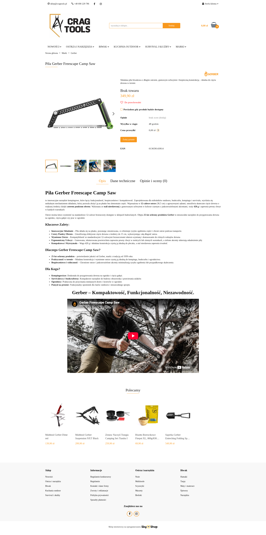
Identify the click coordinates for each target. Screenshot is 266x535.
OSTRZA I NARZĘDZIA (79, 46)
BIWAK (103, 46)
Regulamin (95, 481)
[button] (48, 470)
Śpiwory (184, 490)
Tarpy (182, 481)
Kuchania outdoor (53, 490)
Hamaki (183, 477)
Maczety (139, 490)
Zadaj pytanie (129, 139)
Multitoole (139, 481)
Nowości (49, 477)
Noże (137, 477)
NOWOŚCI (54, 46)
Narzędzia (184, 495)
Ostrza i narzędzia (53, 481)
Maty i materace (187, 486)
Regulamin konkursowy (100, 477)
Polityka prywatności (99, 495)
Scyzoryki (139, 486)
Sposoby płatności (98, 500)
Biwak (48, 486)
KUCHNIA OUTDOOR (126, 46)
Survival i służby (52, 495)
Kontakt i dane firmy (99, 486)
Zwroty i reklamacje (99, 490)
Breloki (138, 495)
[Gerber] (211, 73)
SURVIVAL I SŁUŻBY (157, 46)
